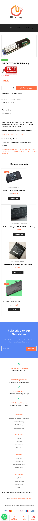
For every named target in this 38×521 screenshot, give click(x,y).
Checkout (19, 403)
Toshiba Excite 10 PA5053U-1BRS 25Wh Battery (17, 264)
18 (3, 151)
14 (31, 149)
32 (28, 151)
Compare (6, 93)
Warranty (19, 391)
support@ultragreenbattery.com (21, 498)
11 (26, 149)
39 (6, 153)
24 (14, 151)
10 (25, 149)
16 (34, 149)
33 (30, 151)
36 (36, 151)
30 (25, 151)
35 (34, 151)
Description (6, 110)
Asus (18, 299)
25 (16, 151)
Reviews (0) (6, 114)
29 (23, 151)
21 (8, 151)
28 (21, 151)
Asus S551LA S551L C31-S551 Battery (14, 302)
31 (26, 151)
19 (5, 151)
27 (19, 151)
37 (2, 153)
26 (18, 151)
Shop (12, 28)
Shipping (19, 368)
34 (32, 151)
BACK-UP (4, 134)
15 (33, 149)
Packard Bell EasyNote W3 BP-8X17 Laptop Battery (19, 227)
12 (28, 149)
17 (2, 151)
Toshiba (22, 261)
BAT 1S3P (10, 134)
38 (4, 153)
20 (7, 151)
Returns (19, 380)
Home (7, 28)
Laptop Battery (13, 99)
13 (29, 149)
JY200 (21, 134)
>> (7, 153)
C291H (16, 134)
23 (12, 151)
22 (10, 151)
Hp (18, 187)
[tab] (19, 110)
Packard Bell (23, 223)
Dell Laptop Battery (7, 149)
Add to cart (27, 88)
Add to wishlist (17, 93)
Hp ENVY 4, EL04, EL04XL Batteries (14, 190)
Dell (19, 99)
